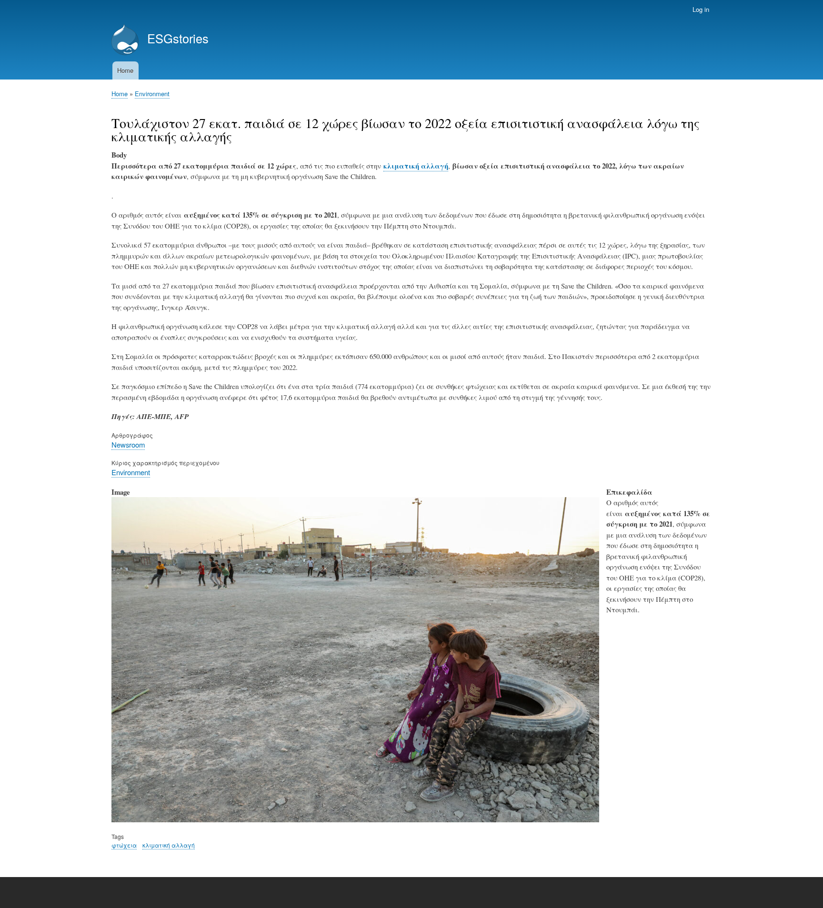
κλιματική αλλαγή (415, 165)
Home (125, 70)
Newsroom (128, 444)
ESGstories (178, 38)
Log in (701, 9)
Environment (152, 93)
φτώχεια (124, 845)
